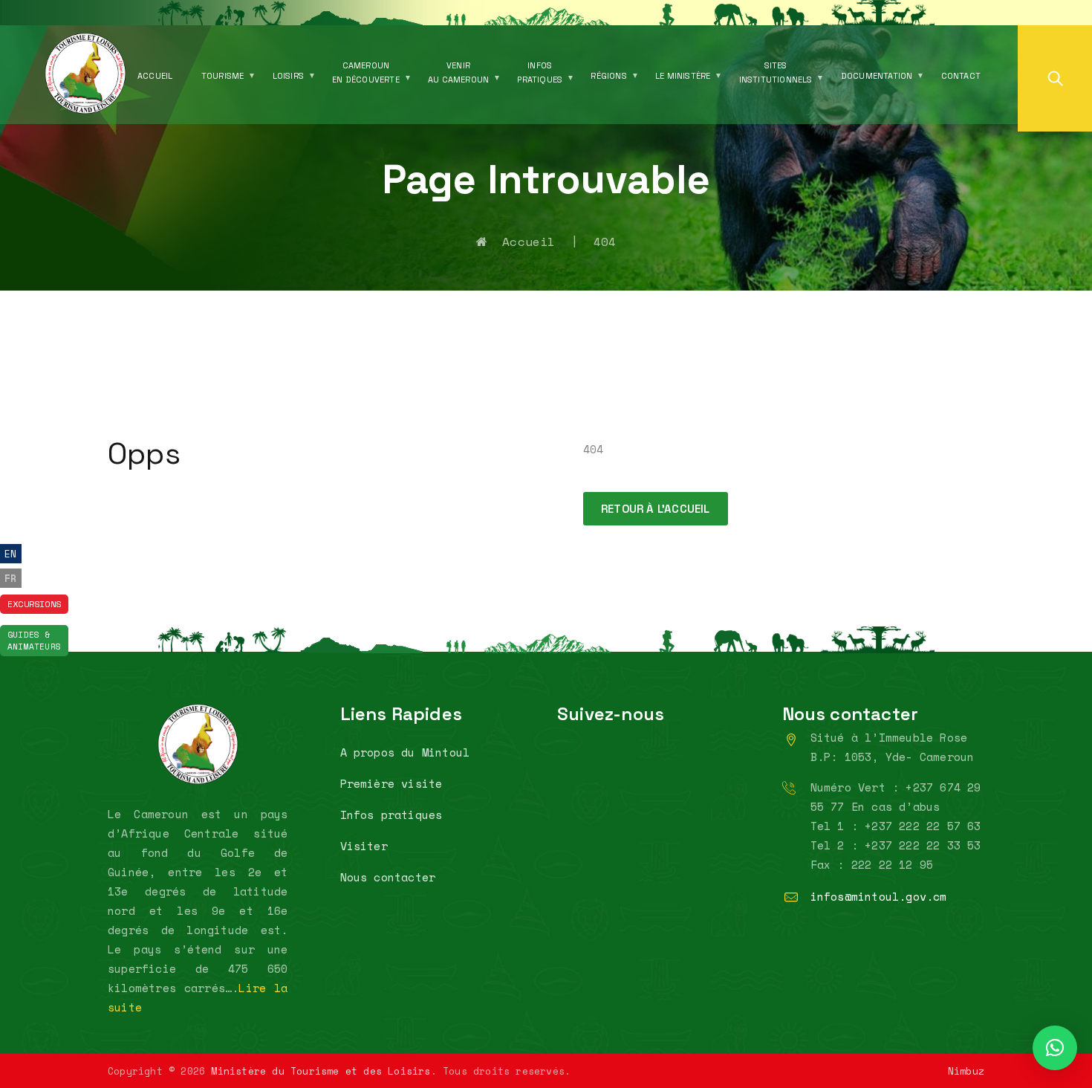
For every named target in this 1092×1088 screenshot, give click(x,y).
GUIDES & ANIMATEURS (34, 641)
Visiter (364, 846)
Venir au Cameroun (458, 72)
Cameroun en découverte (366, 72)
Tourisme (222, 76)
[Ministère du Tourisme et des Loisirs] (85, 73)
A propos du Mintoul (405, 752)
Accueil (154, 76)
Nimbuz (966, 1070)
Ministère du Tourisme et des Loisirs (320, 1070)
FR (10, 578)
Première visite (391, 783)
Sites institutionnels (776, 72)
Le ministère (682, 76)
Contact (961, 76)
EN (10, 553)
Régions (608, 76)
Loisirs (288, 76)
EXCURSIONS (34, 604)
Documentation (877, 76)
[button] (655, 508)
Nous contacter (388, 877)
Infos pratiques (539, 72)
